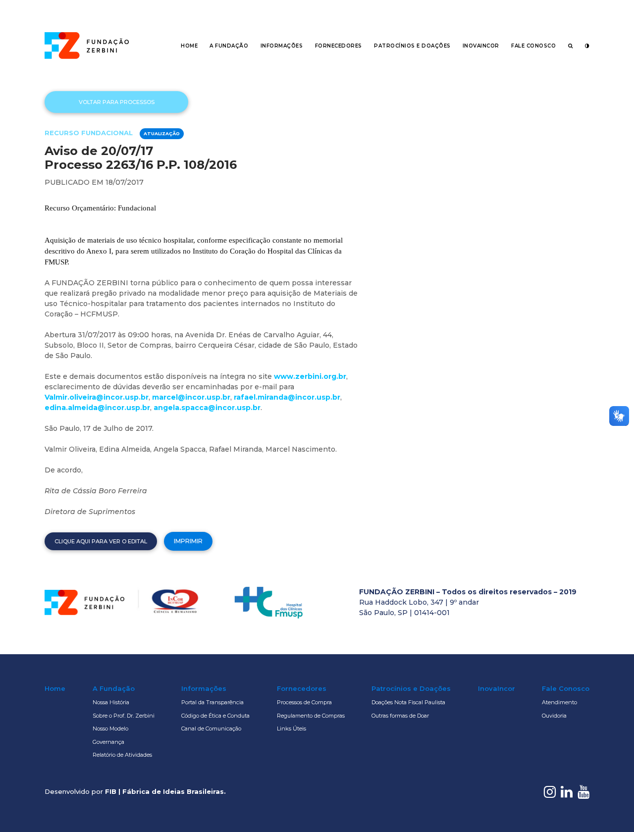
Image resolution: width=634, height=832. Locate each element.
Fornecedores (338, 46)
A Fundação (229, 46)
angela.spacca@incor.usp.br (207, 407)
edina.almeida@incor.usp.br (97, 407)
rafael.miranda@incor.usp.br (287, 397)
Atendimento (559, 702)
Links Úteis (291, 728)
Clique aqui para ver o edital (100, 541)
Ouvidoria (554, 715)
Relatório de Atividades (122, 754)
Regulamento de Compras (311, 715)
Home (189, 46)
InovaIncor (481, 46)
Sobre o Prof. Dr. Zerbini (124, 715)
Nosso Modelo (110, 728)
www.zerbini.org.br (310, 376)
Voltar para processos (117, 102)
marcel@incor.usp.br (191, 397)
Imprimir (188, 541)
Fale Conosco (533, 46)
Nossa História (111, 702)
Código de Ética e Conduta (215, 715)
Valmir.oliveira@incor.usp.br (97, 397)
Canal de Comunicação (211, 728)
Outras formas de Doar (400, 715)
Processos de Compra (304, 702)
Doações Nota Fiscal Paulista (408, 702)
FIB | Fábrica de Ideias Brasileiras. (165, 791)
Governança (108, 741)
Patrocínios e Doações (412, 46)
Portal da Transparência (212, 702)
